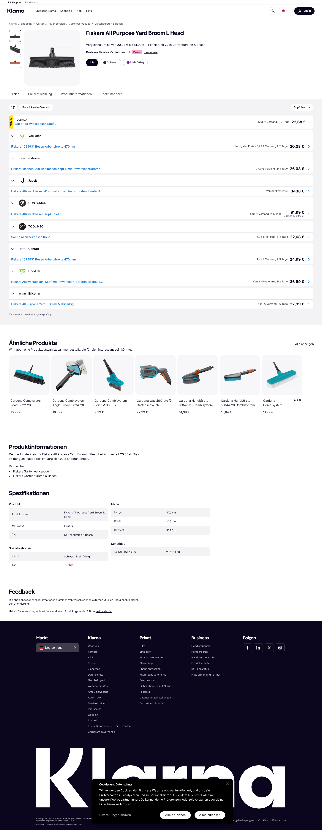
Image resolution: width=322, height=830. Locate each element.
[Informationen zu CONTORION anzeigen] (12, 203)
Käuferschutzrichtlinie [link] (153, 674)
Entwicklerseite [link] (200, 663)
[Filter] (13, 107)
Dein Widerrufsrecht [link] (152, 703)
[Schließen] (227, 784)
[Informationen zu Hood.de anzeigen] (12, 271)
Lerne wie (150, 52)
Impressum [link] (94, 709)
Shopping (66, 10)
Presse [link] (92, 663)
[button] (286, 11)
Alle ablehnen (175, 815)
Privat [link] (145, 638)
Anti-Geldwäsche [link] (98, 691)
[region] (162, 801)
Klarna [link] (13, 23)
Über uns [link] (93, 646)
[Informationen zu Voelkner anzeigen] (12, 136)
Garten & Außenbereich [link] (50, 23)
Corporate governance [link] (101, 731)
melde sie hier (104, 611)
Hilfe (89, 10)
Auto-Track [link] (94, 697)
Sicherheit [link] (94, 669)
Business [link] (200, 638)
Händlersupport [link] (200, 646)
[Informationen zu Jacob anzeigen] (12, 180)
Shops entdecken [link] (150, 669)
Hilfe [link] (142, 646)
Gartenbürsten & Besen (189, 45)
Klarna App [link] (146, 663)
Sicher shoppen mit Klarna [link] (155, 686)
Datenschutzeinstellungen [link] (155, 697)
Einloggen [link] (145, 651)
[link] (247, 647)
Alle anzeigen (304, 344)
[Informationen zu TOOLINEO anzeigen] (12, 226)
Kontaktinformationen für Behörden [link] (109, 726)
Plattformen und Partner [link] (205, 674)
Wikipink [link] (93, 714)
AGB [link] (90, 657)
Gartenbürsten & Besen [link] (108, 23)
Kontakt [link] (92, 720)
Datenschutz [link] (95, 674)
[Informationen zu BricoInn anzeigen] (12, 293)
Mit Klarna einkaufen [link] (152, 657)
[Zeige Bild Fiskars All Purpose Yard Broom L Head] (15, 36)
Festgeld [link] (145, 691)
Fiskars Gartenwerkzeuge (31, 471)
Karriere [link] (93, 651)
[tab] (15, 94)
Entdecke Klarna (46, 10)
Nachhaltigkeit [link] (96, 680)
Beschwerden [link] (148, 680)
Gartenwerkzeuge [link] (79, 23)
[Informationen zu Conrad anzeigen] (12, 249)
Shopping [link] (26, 23)
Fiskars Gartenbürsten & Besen (35, 476)
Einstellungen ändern (115, 815)
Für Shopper (14, 2)
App (79, 10)
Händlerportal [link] (199, 651)
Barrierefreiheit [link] (97, 703)
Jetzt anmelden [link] (272, 816)
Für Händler (31, 2)
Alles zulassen (210, 815)
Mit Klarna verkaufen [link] (203, 657)
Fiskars (68, 526)
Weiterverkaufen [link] (98, 686)
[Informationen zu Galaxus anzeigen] (12, 158)
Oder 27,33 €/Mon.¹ (294, 215)
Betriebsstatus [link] (200, 669)
